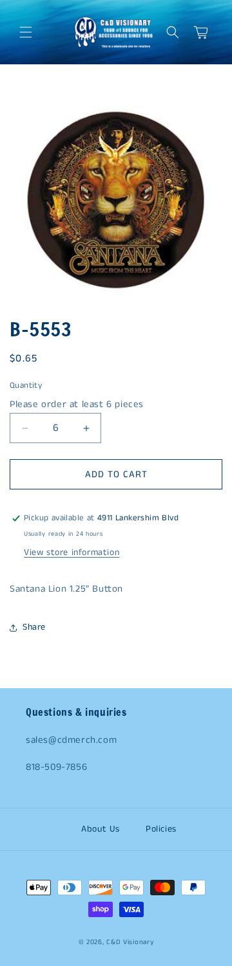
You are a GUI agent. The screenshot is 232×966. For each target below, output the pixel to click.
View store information (71, 552)
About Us (100, 829)
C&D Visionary (129, 942)
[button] (26, 32)
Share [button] (34, 627)
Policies (161, 829)
